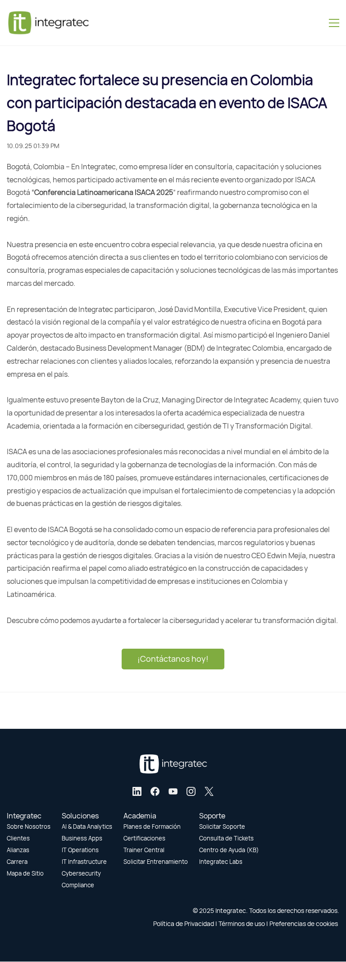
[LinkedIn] (137, 791)
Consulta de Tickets (226, 838)
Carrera (17, 862)
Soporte (212, 816)
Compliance (78, 885)
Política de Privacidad (183, 923)
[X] (209, 791)
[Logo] (48, 22)
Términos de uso (242, 923)
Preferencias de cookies (303, 923)
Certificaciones (144, 838)
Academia (139, 816)
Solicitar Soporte (222, 826)
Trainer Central (143, 850)
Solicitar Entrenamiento (155, 862)
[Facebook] (155, 791)
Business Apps (82, 838)
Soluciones (80, 816)
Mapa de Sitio (25, 873)
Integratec (24, 816)
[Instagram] (191, 791)
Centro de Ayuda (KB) (229, 850)
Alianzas (18, 850)
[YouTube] (173, 791)
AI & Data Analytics (87, 826)
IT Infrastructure (84, 862)
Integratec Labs (220, 862)
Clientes (18, 838)
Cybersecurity (81, 873)
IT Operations (80, 850)
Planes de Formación (152, 826)
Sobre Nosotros (28, 826)
